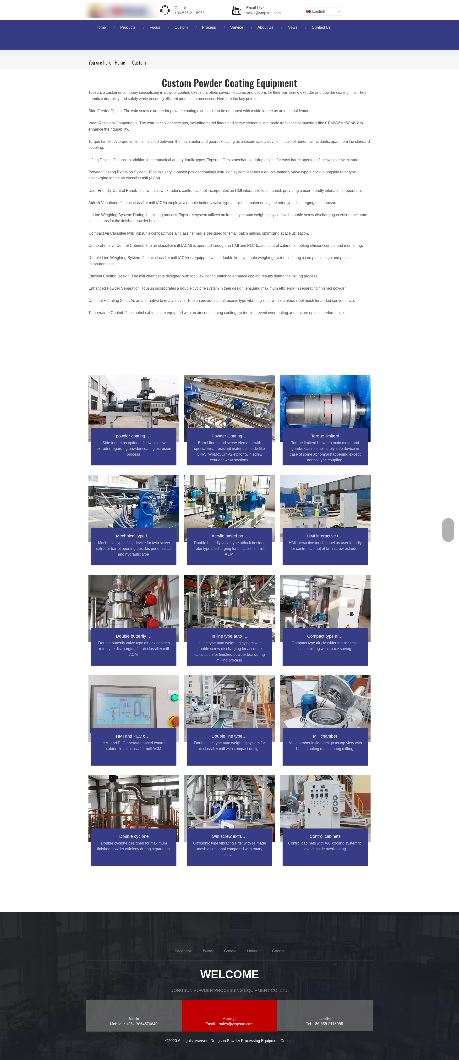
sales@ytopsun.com (263, 13)
